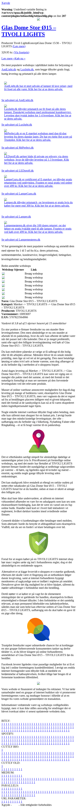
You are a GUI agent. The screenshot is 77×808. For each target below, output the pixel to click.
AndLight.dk (8, 69)
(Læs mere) (19, 46)
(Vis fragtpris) (21, 52)
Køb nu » (20, 58)
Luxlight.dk (27, 69)
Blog (15, 804)
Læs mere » (8, 58)
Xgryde (5, 2)
